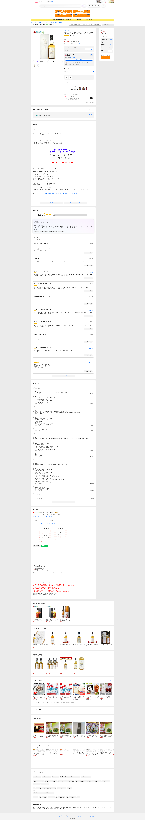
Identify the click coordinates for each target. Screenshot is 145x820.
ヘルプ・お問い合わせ (84, 816)
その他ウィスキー (55, 776)
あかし (78, 797)
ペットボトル (38, 788)
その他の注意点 (49, 233)
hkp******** (91, 362)
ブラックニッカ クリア (97, 781)
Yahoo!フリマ (83, 815)
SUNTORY (47, 781)
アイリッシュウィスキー (75, 776)
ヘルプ (113, 3)
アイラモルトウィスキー (64, 776)
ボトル (44, 788)
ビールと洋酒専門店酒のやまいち (36, 22)
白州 (40, 797)
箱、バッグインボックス (51, 788)
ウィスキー (45, 797)
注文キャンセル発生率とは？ (51, 523)
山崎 (67, 797)
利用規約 (67, 816)
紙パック (61, 788)
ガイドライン (72, 816)
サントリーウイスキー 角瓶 (38, 781)
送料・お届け (40, 516)
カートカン (70, 788)
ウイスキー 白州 (61, 797)
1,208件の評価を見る (42, 523)
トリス (53, 797)
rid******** (91, 323)
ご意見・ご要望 (91, 816)
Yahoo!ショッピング (62, 815)
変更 (111, 39)
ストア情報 (51, 516)
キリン (47, 783)
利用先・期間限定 (72, 57)
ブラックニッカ (53, 781)
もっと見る (110, 680)
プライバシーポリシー (54, 816)
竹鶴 (49, 797)
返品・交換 (45, 516)
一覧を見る (90, 114)
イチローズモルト (38, 129)
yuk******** (91, 310)
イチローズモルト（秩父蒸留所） (56, 22)
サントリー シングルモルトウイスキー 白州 (66, 781)
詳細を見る (92, 71)
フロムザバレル (72, 797)
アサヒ (43, 783)
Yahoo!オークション (76, 815)
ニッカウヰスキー (106, 781)
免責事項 (76, 816)
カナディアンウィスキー (85, 776)
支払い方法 (34, 516)
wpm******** (91, 285)
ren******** (91, 348)
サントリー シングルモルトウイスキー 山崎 (83, 781)
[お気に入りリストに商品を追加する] (112, 57)
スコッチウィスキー (37, 776)
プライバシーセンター (62, 816)
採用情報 (79, 816)
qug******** (91, 272)
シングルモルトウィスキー (49, 792)
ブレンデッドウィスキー (38, 792)
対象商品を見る (78, 43)
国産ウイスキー (46, 22)
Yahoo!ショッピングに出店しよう (106, 3)
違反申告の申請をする (90, 102)
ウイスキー (35, 797)
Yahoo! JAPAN (96, 3)
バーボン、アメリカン (46, 776)
